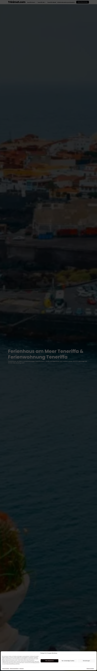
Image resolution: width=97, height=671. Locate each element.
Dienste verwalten (90, 668)
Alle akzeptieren (49, 660)
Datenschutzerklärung (10, 663)
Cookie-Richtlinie (5, 668)
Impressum (21, 668)
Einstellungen (86, 660)
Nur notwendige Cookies (68, 660)
